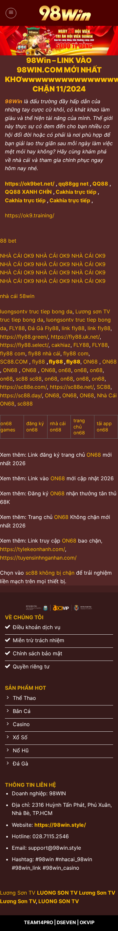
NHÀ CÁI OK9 (17, 255)
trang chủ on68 (79, 426)
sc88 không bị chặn (50, 572)
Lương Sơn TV (17, 892)
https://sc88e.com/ (23, 387)
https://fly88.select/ (24, 345)
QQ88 (100, 183)
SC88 (102, 387)
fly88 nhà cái (44, 353)
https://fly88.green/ (24, 336)
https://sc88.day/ (21, 395)
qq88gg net (73, 183)
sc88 (22, 378)
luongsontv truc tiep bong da (36, 311)
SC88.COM (14, 361)
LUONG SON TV (57, 892)
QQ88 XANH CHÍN (28, 191)
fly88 (38, 361)
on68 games (7, 426)
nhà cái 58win (17, 296)
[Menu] (11, 13)
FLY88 (17, 328)
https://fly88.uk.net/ (75, 336)
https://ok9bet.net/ (29, 183)
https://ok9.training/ (29, 215)
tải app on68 (104, 426)
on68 (64, 370)
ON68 (90, 361)
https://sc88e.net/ (72, 387)
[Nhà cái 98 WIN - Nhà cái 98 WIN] (65, 13)
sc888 (25, 403)
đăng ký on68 (35, 426)
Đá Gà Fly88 (43, 328)
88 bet (9, 240)
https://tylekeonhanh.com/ (32, 549)
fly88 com (12, 353)
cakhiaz (60, 345)
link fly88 (73, 328)
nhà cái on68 (58, 426)
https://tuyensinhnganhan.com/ (38, 557)
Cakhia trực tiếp (76, 191)
